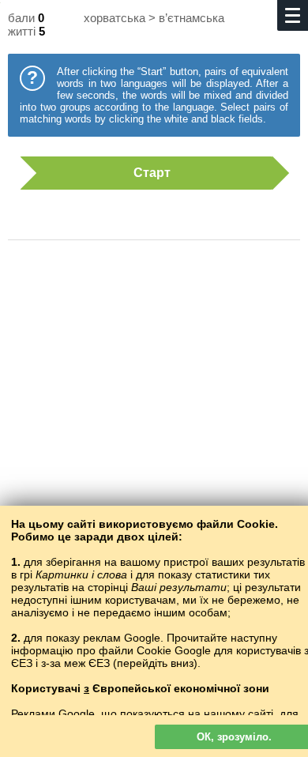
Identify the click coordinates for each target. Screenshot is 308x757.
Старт (152, 172)
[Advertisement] (154, 411)
